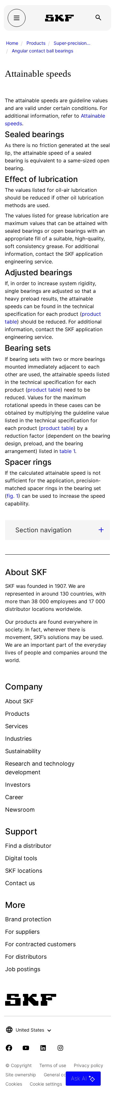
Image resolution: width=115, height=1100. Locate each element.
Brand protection (28, 919)
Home (12, 43)
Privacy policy (88, 1065)
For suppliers (22, 931)
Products (36, 43)
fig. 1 (12, 496)
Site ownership (20, 1074)
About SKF (19, 701)
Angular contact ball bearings (42, 50)
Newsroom (20, 809)
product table (43, 389)
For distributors (26, 956)
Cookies (13, 1084)
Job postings (22, 969)
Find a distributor (28, 845)
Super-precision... (72, 43)
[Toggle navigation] (17, 18)
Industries (18, 738)
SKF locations (23, 870)
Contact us (20, 883)
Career (14, 797)
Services (16, 726)
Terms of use (52, 1065)
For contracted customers (40, 944)
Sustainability (23, 751)
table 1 (67, 451)
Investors (17, 784)
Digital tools (21, 858)
